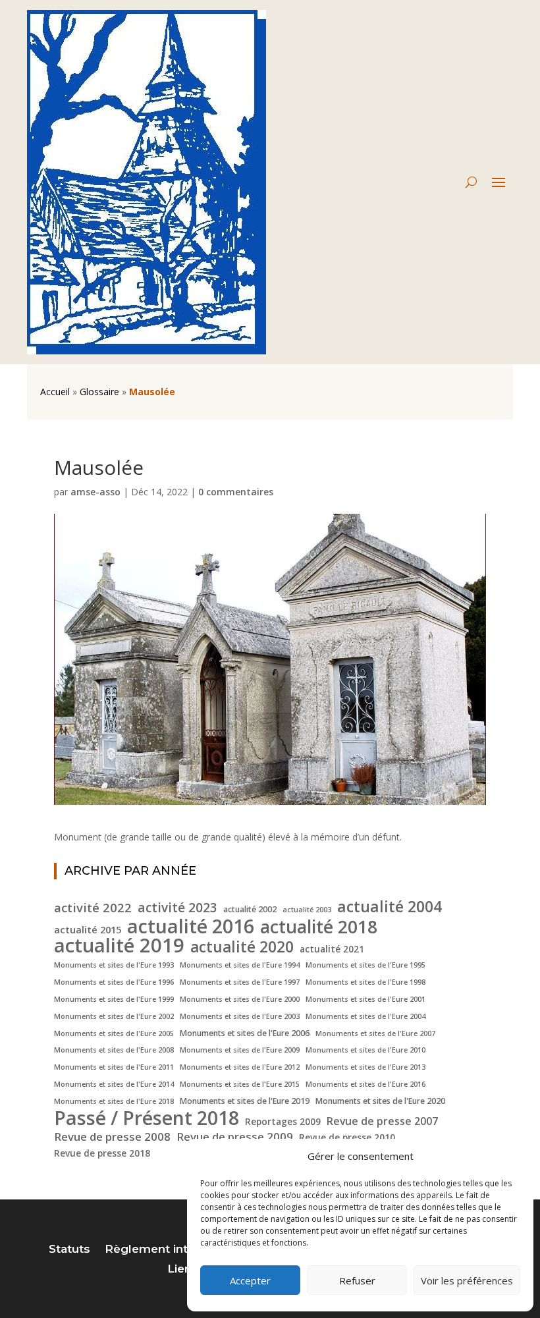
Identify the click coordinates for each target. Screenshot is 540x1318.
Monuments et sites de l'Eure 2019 (245, 1101)
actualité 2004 (389, 907)
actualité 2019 (119, 946)
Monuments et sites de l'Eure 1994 (240, 965)
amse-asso (95, 491)
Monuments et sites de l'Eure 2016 (365, 1084)
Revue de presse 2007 (382, 1121)
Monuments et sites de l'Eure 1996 (114, 982)
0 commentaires (235, 491)
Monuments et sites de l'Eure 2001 (365, 999)
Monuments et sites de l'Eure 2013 (365, 1067)
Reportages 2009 (283, 1121)
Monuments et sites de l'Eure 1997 (240, 982)
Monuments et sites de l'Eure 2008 (114, 1050)
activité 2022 (93, 908)
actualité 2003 (307, 909)
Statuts (69, 1249)
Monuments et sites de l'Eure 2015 (240, 1084)
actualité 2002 (250, 909)
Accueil (55, 391)
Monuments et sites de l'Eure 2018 (114, 1101)
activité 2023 (177, 908)
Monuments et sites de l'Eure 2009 (240, 1050)
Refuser (357, 1280)
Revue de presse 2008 (112, 1136)
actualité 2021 (332, 949)
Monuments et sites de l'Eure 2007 (375, 1033)
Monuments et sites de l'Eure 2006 (245, 1033)
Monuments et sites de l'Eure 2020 (380, 1101)
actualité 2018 (318, 927)
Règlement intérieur (163, 1249)
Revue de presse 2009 (234, 1136)
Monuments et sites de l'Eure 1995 (365, 965)
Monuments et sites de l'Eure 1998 (365, 982)
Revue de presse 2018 (102, 1153)
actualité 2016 (190, 926)
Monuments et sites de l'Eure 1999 (114, 999)
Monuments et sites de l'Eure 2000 (240, 999)
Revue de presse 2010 (347, 1137)
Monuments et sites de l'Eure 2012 (240, 1067)
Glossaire (99, 391)
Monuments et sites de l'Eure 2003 (240, 1016)
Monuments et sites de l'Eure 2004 (365, 1016)
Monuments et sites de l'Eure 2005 (114, 1033)
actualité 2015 (87, 929)
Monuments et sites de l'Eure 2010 (365, 1050)
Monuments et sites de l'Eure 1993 (114, 965)
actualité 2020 (242, 947)
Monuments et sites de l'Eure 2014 (114, 1084)
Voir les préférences (467, 1280)
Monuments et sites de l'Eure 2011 (114, 1067)
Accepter (250, 1280)
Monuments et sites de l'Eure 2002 (114, 1016)
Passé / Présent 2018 (146, 1118)
